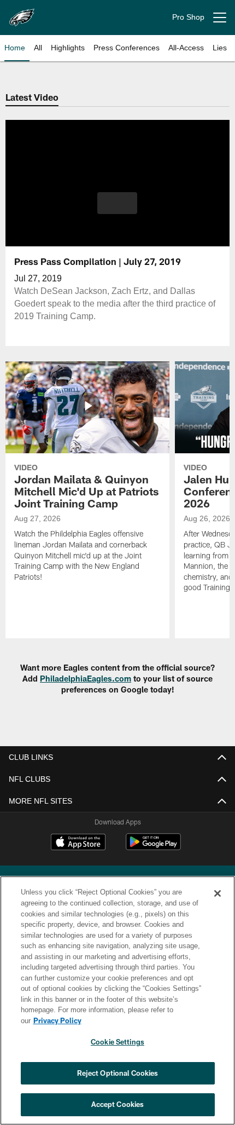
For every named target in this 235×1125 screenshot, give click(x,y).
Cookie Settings (117, 1041)
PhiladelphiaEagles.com (85, 678)
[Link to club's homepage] (22, 13)
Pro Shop (188, 17)
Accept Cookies (117, 1104)
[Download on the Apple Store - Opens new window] (78, 843)
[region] (117, 1006)
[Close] (217, 904)
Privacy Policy (142, 1020)
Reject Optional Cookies (117, 1073)
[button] (117, 203)
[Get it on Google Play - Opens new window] (153, 847)
